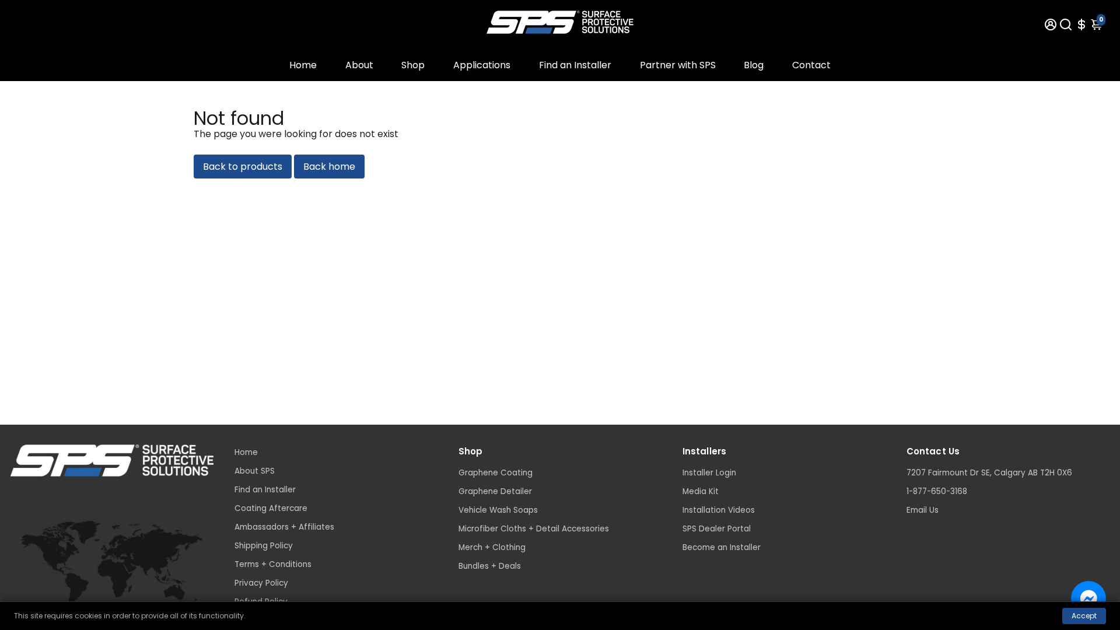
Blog (754, 65)
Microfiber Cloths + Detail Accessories (534, 528)
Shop (413, 65)
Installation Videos (718, 510)
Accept (1084, 616)
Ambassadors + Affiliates (284, 527)
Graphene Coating (496, 472)
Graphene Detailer (495, 491)
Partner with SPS (678, 65)
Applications (481, 65)
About (359, 65)
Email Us (923, 510)
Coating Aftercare (271, 508)
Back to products (242, 166)
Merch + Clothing (492, 547)
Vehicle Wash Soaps (498, 510)
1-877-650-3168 (937, 491)
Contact (811, 65)
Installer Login (709, 472)
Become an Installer (721, 547)
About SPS (255, 471)
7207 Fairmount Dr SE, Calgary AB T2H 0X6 (989, 472)
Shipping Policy (264, 545)
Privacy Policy (261, 583)
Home (303, 65)
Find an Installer (575, 65)
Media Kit (700, 491)
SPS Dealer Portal (716, 528)
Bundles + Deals (490, 566)
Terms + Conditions (273, 564)
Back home (329, 166)
